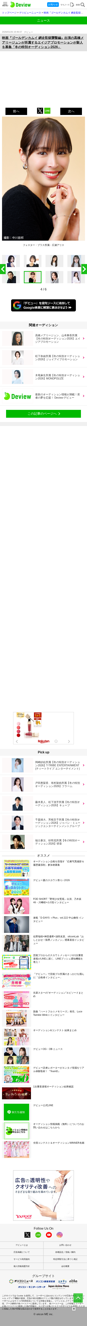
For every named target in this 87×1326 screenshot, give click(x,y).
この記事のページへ (42, 413)
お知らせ (53, 4)
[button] (84, 269)
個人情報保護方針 (22, 1266)
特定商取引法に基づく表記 (65, 1259)
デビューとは (22, 1245)
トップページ (9, 12)
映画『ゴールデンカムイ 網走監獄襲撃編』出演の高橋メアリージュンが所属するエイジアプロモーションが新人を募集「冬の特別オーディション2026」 (43, 42)
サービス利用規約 (22, 1259)
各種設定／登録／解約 (65, 1252)
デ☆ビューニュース (30, 12)
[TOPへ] (78, 1298)
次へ (71, 111)
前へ (16, 111)
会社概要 (65, 1266)
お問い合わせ (65, 1245)
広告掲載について (22, 1252)
